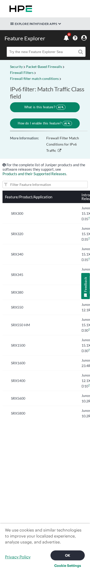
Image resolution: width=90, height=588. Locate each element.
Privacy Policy (17, 556)
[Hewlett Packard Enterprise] (20, 8)
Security (16, 66)
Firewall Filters (22, 72)
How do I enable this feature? (42, 123)
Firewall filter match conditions (34, 78)
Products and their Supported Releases (34, 173)
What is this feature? (42, 107)
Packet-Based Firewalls (44, 66)
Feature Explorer (24, 38)
